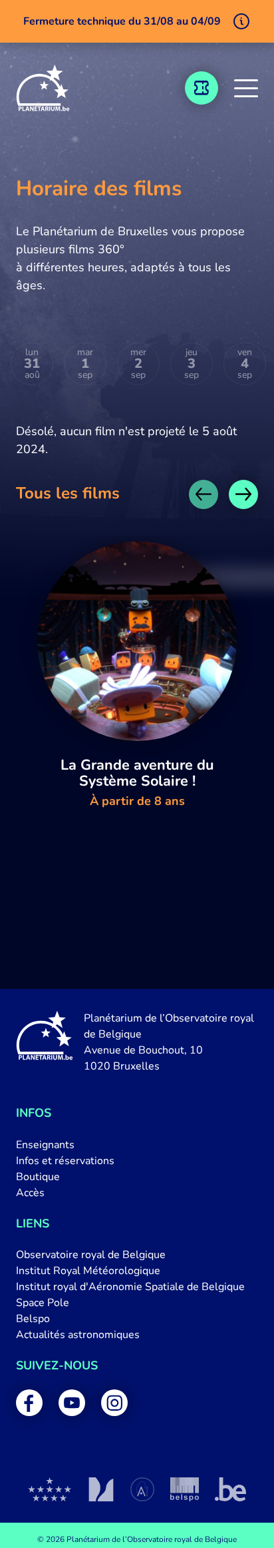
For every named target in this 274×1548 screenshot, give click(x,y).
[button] (246, 88)
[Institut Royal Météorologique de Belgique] (101, 1489)
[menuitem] (137, 1145)
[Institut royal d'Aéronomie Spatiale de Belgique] (142, 1489)
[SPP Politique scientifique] (184, 1489)
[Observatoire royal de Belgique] (50, 1489)
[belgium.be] (230, 1489)
